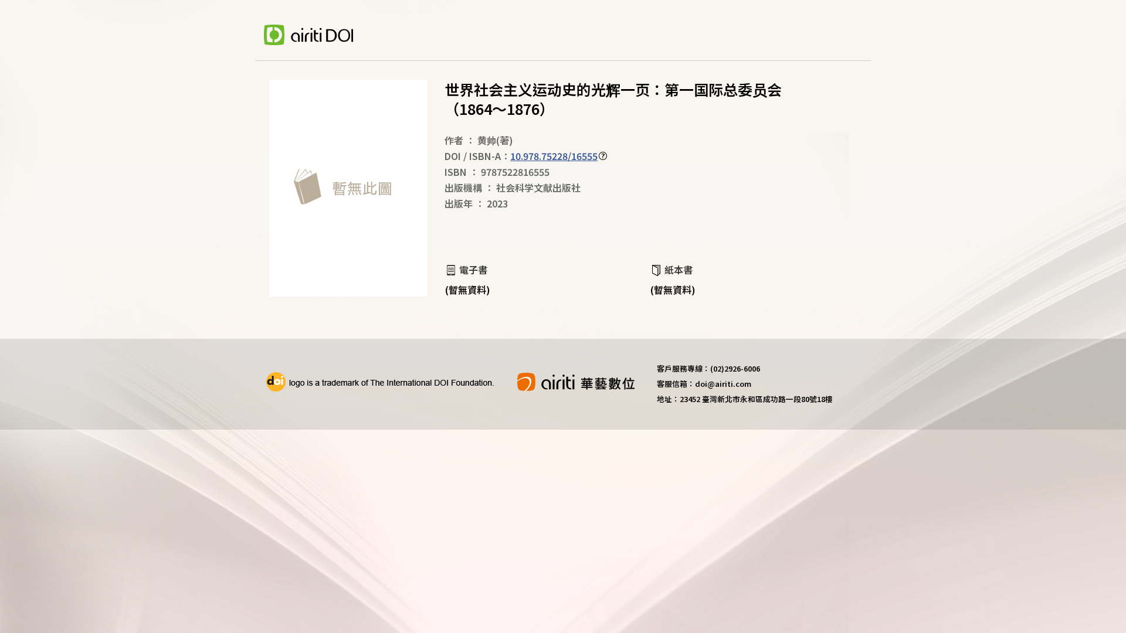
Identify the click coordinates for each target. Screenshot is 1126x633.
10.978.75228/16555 (554, 156)
